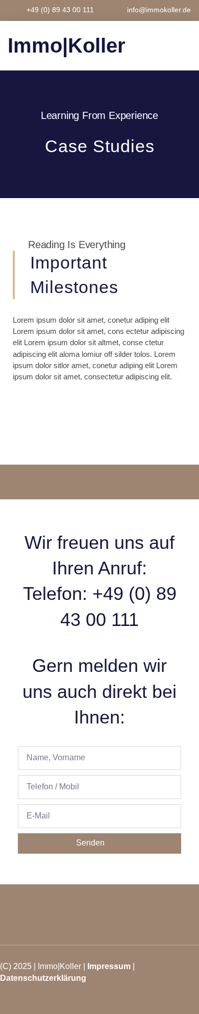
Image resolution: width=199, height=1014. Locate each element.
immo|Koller (67, 45)
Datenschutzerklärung (43, 978)
